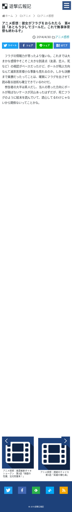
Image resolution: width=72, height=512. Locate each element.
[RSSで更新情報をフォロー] (64, 490)
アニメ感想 (62, 37)
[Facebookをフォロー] (22, 490)
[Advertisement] (36, 270)
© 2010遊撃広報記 (36, 507)
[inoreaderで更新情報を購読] (50, 490)
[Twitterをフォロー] (8, 490)
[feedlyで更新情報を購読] (36, 490)
